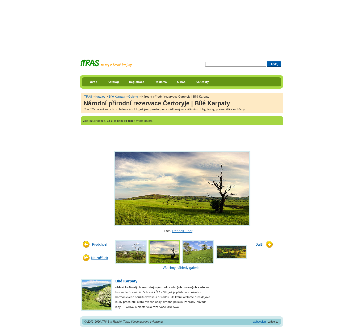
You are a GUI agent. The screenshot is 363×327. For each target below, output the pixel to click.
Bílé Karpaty (117, 96)
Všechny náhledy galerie (181, 268)
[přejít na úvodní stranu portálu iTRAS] (106, 63)
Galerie (133, 96)
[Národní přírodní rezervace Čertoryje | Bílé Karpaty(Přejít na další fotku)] (181, 188)
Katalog (113, 81)
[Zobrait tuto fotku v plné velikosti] (131, 251)
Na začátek (99, 258)
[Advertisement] (181, 26)
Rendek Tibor (182, 231)
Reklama (161, 81)
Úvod (93, 81)
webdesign (259, 321)
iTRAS (88, 96)
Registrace (136, 81)
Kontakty (202, 81)
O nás (181, 81)
